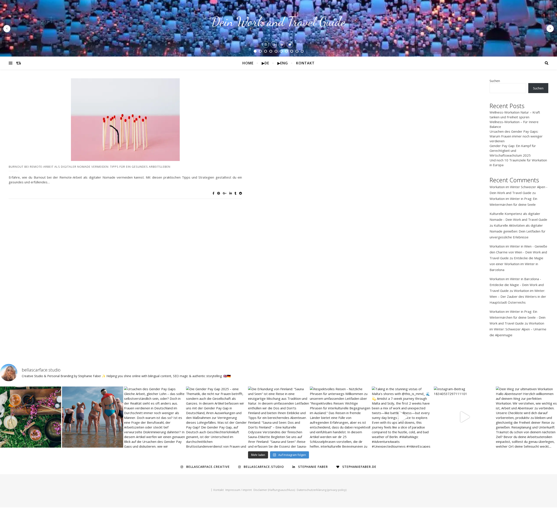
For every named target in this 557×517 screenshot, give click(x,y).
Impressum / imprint (238, 490)
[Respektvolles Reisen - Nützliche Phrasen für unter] (340, 417)
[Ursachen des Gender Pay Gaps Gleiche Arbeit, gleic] (154, 417)
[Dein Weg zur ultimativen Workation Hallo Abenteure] (526, 417)
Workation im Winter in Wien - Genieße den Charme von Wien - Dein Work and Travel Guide (518, 252)
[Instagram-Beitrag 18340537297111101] (464, 417)
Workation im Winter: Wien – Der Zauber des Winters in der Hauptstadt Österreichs (518, 296)
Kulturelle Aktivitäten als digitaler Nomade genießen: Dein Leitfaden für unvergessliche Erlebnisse (517, 231)
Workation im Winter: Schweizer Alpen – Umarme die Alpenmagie (518, 329)
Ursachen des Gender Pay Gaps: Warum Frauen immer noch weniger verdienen (516, 136)
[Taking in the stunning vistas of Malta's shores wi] (402, 417)
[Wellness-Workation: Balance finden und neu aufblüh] (92, 417)
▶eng (282, 63)
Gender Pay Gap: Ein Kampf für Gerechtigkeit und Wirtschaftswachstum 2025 (513, 150)
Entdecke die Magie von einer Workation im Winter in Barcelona (516, 264)
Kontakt (305, 63)
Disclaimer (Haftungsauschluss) (274, 490)
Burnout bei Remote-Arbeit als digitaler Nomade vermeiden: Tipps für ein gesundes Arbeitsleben (89, 167)
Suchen (495, 81)
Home (247, 63)
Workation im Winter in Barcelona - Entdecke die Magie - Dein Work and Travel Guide (517, 285)
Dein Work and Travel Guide (278, 21)
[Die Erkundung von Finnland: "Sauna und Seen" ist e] (278, 417)
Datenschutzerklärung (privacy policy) (321, 490)
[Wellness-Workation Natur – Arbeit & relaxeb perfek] (30, 417)
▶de (265, 63)
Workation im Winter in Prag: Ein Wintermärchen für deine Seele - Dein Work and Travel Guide (517, 317)
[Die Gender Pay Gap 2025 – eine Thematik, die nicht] (216, 417)
